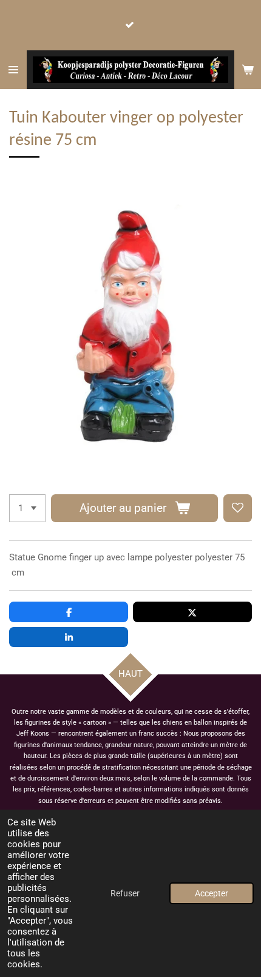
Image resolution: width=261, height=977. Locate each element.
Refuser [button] (125, 893)
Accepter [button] (211, 893)
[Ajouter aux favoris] (237, 508)
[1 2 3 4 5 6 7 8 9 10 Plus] (27, 508)
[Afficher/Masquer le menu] (13, 69)
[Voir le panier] (247, 69)
